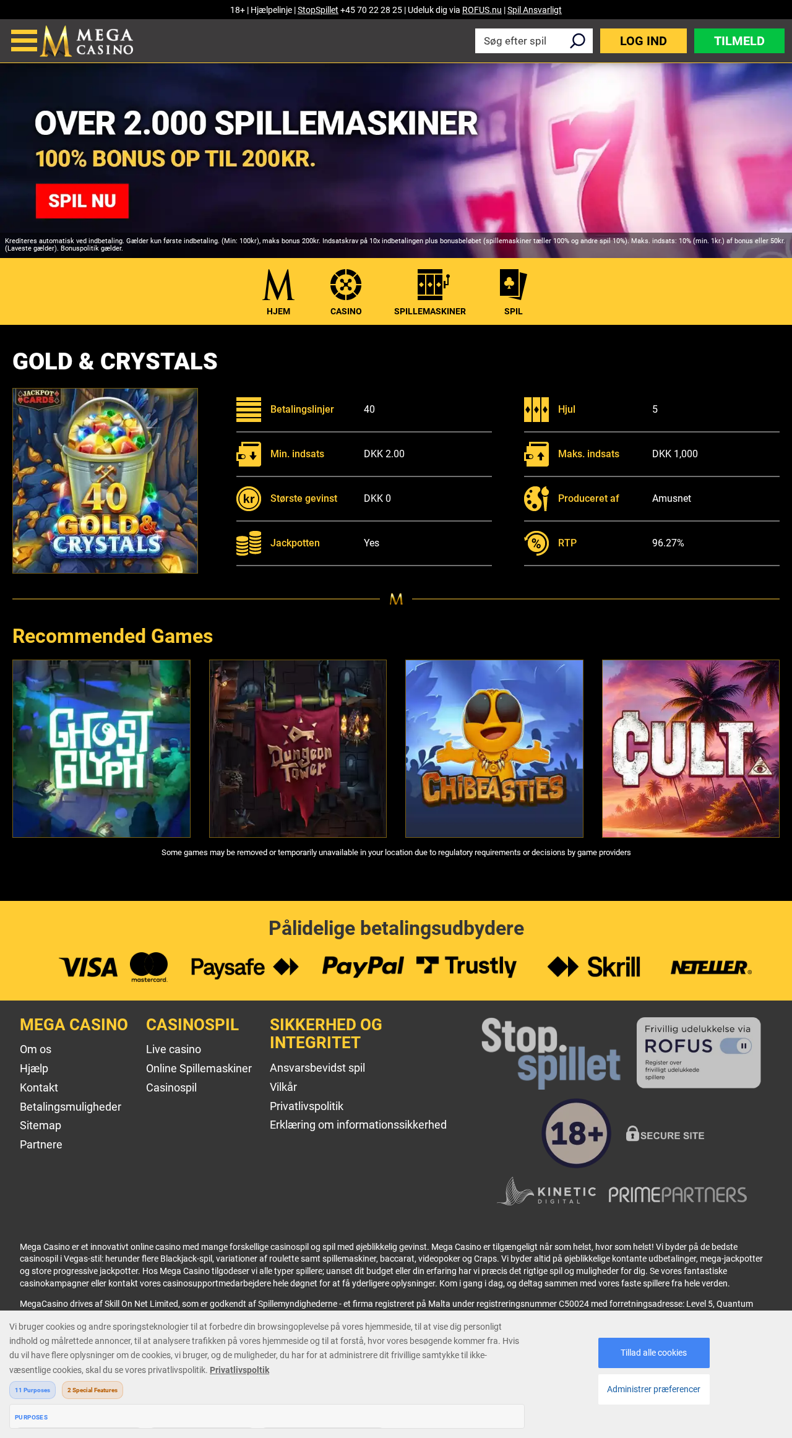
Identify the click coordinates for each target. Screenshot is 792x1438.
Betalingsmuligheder (70, 1106)
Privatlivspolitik (306, 1106)
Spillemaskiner (430, 311)
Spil (513, 311)
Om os (35, 1049)
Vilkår (283, 1086)
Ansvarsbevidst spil (317, 1067)
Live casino (173, 1049)
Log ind (643, 40)
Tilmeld (739, 40)
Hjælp (34, 1068)
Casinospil (171, 1087)
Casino (346, 311)
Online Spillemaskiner (199, 1068)
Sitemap (40, 1125)
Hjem (278, 311)
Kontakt (39, 1087)
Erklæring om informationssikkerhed (358, 1124)
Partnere (41, 1144)
